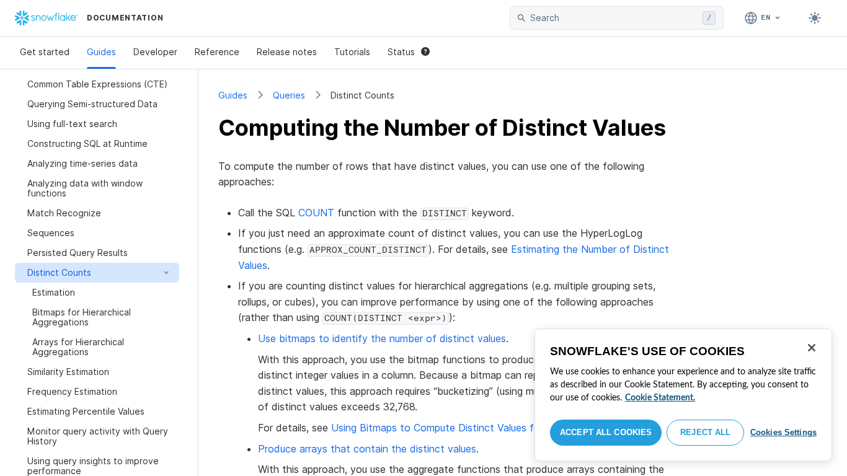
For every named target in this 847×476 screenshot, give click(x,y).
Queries (289, 95)
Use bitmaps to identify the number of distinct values (382, 338)
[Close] (811, 347)
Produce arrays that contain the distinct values (367, 449)
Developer (155, 51)
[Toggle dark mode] (814, 18)
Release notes (287, 51)
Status (401, 51)
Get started (44, 51)
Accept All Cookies (606, 432)
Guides (101, 51)
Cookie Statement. (660, 398)
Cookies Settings (783, 432)
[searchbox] (614, 18)
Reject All (705, 432)
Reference (217, 51)
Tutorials (352, 51)
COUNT (316, 212)
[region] (683, 394)
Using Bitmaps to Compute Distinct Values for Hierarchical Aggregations (497, 427)
